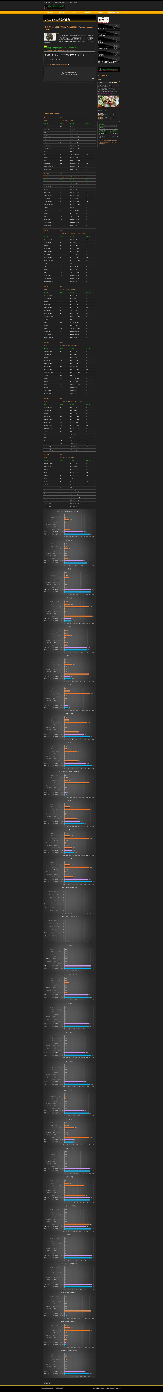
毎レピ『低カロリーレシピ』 (65, 7)
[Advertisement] (69, 98)
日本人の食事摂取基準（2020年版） (107, 125)
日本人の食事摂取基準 (109, 60)
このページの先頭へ (47, 1383)
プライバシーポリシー (47, 1388)
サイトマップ (59, 1388)
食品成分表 (109, 47)
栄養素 (109, 54)
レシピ (109, 40)
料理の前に (109, 34)
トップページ (109, 27)
